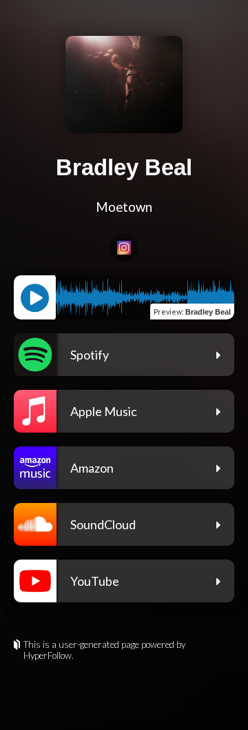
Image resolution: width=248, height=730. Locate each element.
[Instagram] (124, 248)
